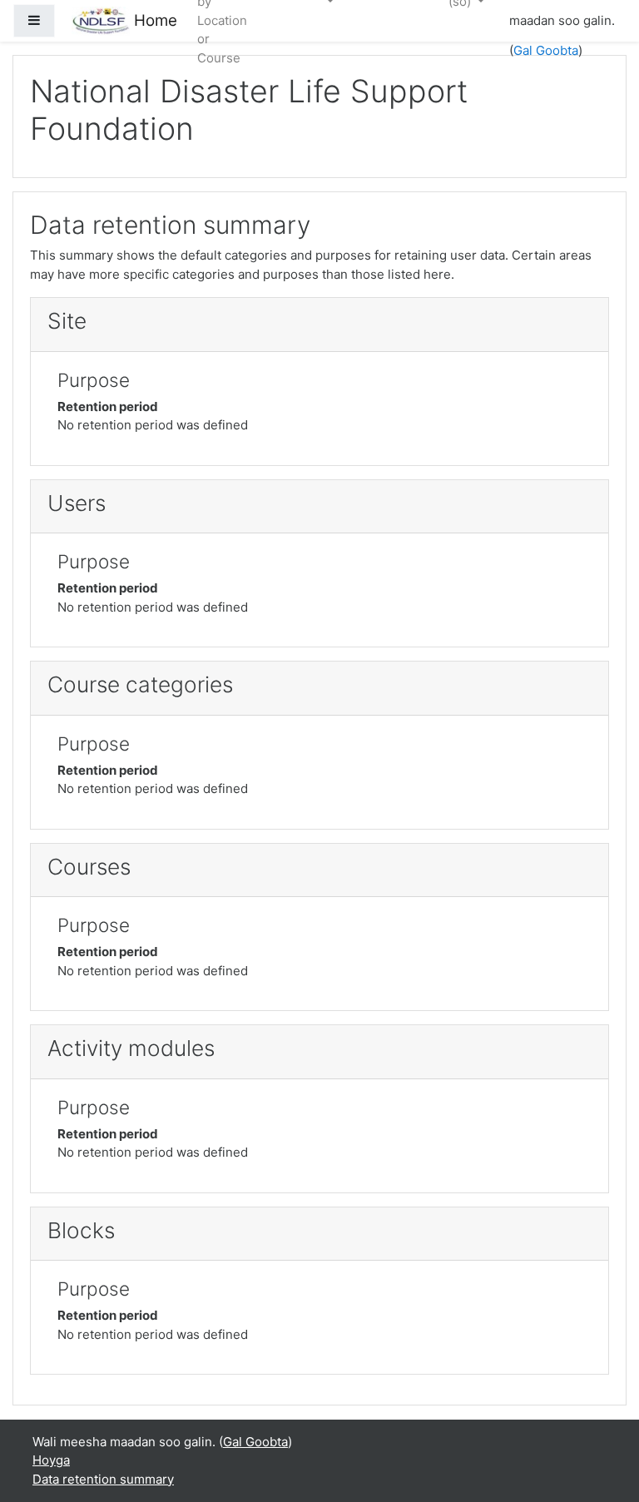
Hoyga (51, 1460)
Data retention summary (103, 1479)
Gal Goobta (545, 50)
